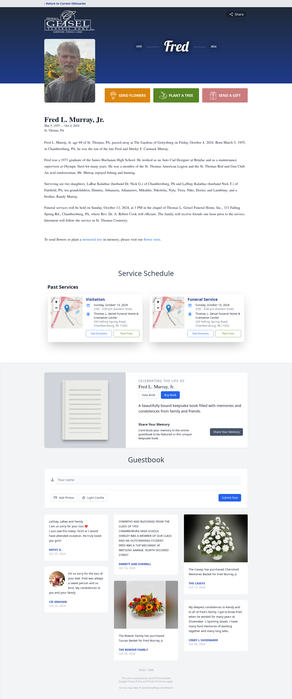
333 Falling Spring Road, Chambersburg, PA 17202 (111, 323)
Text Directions (99, 333)
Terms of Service (157, 681)
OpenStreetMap (150, 687)
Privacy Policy (134, 681)
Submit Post (230, 498)
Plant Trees (126, 333)
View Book (148, 395)
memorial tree (92, 239)
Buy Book (170, 395)
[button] (66, 308)
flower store (152, 239)
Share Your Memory (226, 432)
